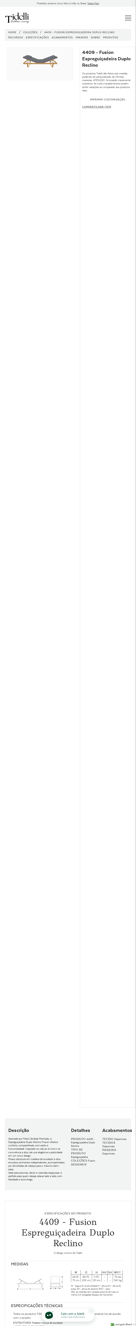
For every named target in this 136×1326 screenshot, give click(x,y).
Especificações (37, 37)
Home (12, 32)
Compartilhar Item (96, 106)
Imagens (82, 37)
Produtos (110, 37)
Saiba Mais (93, 3)
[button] (123, 1324)
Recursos (15, 37)
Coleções (30, 32)
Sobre (95, 37)
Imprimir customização (107, 99)
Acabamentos (62, 37)
